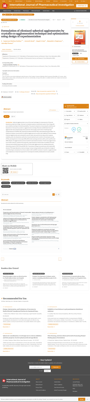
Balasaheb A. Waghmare (55, 41)
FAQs (74, 388)
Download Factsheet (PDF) (81, 10)
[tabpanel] (35, 69)
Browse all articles (80, 25)
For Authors (28, 1)
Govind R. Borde (30, 41)
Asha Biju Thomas (7, 43)
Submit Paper (81, 5)
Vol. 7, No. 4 (8, 14)
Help (53, 10)
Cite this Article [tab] (17, 49)
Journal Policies (76, 382)
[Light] (53, 194)
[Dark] (56, 194)
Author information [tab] (6, 49)
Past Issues (26, 10)
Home (3, 1)
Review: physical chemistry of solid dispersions (42, 212)
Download (15, 172)
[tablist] (11, 49)
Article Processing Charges (60, 390)
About (10, 1)
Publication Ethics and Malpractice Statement (78, 385)
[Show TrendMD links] (58, 248)
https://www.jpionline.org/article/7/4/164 (46, 91)
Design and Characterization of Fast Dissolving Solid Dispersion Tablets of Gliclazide (15, 235)
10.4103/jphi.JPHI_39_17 (24, 92)
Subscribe (55, 367)
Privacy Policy (39, 387)
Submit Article (46, 10)
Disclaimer (75, 391)
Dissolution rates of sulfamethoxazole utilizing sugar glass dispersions (44, 225)
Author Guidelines (58, 384)
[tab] (6, 116)
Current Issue (17, 10)
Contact (48, 1)
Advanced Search (36, 10)
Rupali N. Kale (41, 41)
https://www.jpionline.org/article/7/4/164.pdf (46, 93)
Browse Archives (81, 61)
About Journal (39, 382)
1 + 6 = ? (41, 370)
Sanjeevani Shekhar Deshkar (13, 41)
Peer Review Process (59, 387)
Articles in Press (7, 10)
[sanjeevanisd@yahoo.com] (18, 64)
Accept (81, 399)
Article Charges (39, 1)
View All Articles (81, 58)
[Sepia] (59, 194)
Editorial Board (18, 1)
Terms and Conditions (41, 390)
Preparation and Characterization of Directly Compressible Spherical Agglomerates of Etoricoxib (17, 213)
